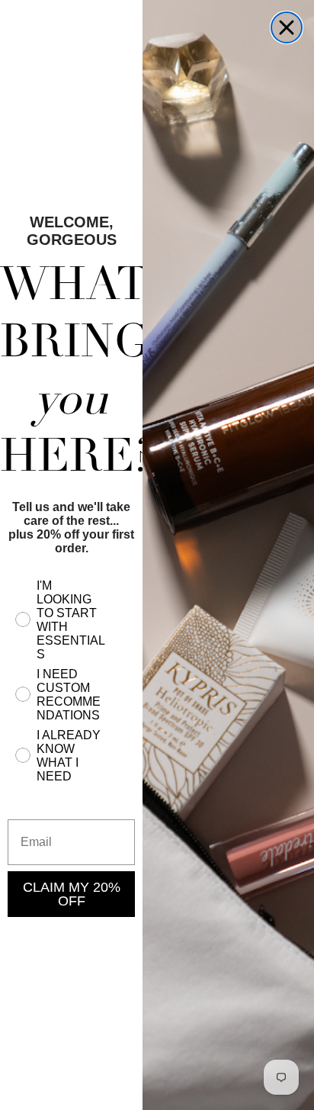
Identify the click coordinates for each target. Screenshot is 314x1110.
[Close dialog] (286, 27)
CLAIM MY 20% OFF (71, 894)
